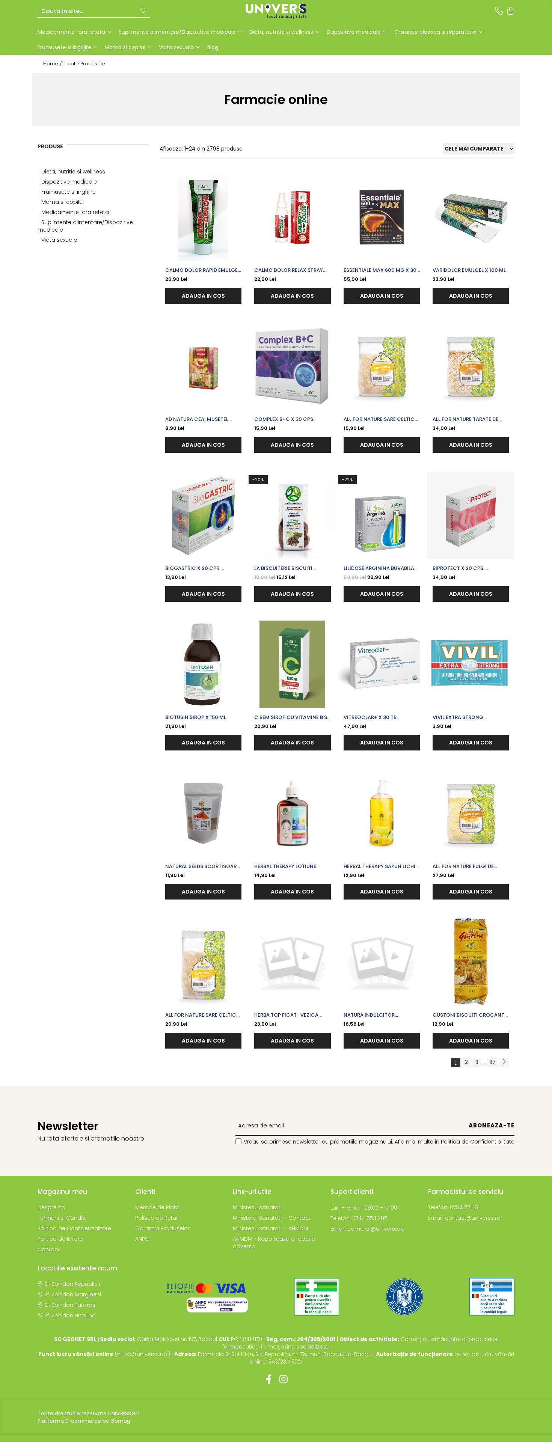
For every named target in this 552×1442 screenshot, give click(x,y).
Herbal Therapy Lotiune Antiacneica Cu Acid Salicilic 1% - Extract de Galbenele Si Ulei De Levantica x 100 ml (287, 866)
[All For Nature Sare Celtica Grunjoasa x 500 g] (203, 962)
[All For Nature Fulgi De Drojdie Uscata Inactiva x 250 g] (470, 813)
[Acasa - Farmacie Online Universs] (276, 11)
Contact (49, 1249)
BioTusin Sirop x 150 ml (195, 717)
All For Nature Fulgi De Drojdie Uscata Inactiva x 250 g (469, 866)
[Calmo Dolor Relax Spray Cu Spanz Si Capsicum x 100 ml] (292, 217)
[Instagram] (283, 1379)
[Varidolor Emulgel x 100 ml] (470, 217)
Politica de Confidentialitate (477, 1141)
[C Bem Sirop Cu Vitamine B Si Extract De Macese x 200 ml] (292, 664)
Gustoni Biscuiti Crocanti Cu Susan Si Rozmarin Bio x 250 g (469, 1015)
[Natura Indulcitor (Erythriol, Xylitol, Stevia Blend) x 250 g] (381, 962)
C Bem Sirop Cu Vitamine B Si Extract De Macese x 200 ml (291, 717)
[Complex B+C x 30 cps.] (292, 366)
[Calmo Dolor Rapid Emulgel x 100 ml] (203, 217)
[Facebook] (268, 1379)
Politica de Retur (156, 1218)
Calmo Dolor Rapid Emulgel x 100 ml (202, 270)
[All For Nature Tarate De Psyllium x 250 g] (470, 366)
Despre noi (52, 1207)
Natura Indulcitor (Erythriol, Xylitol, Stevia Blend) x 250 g (378, 1015)
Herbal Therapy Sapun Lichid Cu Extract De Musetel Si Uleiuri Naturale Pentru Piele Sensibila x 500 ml (381, 866)
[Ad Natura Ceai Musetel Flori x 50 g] (203, 366)
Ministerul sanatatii (258, 1207)
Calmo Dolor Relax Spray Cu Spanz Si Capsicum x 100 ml (290, 270)
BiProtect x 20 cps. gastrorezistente (458, 568)
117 (492, 1062)
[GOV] (404, 1296)
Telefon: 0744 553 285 (359, 1218)
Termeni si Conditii (62, 1218)
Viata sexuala (59, 240)
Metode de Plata (157, 1207)
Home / (53, 63)
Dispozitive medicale (69, 181)
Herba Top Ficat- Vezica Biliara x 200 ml (286, 1015)
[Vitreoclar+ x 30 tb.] (381, 664)
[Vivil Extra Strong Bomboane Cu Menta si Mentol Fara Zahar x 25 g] (470, 664)
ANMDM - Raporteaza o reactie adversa (274, 1242)
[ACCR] (316, 1296)
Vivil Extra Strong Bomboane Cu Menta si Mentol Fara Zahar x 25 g (467, 717)
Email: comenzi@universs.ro (367, 1229)
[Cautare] (143, 11)
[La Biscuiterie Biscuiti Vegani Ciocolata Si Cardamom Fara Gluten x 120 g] (292, 515)
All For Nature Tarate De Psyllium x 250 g (465, 419)
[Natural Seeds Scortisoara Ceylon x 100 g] (203, 813)
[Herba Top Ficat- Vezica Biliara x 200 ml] (292, 962)
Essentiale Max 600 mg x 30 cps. (380, 270)
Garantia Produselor (162, 1228)
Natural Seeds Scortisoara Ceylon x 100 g (202, 866)
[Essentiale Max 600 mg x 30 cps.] (381, 217)
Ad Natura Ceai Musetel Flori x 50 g (196, 419)
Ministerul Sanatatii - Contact (272, 1218)
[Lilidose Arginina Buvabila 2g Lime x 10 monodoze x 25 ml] (381, 515)
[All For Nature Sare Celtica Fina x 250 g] (381, 366)
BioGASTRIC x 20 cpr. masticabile (192, 568)
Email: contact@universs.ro (464, 1218)
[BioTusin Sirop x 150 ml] (203, 664)
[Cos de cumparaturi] (510, 11)
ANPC (142, 1239)
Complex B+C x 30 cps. (284, 419)
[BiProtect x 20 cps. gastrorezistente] (470, 515)
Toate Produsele (85, 63)
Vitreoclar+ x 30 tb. (371, 717)
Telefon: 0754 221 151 (454, 1207)
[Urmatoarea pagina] (504, 1062)
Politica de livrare (60, 1239)
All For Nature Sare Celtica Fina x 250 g (381, 419)
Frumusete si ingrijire (68, 192)
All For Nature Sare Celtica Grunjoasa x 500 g (202, 1015)
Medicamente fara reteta (75, 212)
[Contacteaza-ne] (499, 11)
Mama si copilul (62, 202)
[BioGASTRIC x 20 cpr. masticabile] (203, 515)
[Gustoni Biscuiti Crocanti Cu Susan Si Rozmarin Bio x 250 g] (470, 962)
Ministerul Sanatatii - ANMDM (270, 1228)
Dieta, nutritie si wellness (73, 171)
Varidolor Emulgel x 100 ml (469, 270)
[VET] (491, 1296)
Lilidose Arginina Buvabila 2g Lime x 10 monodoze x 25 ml (380, 568)
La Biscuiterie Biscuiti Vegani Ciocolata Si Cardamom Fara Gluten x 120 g (288, 568)
